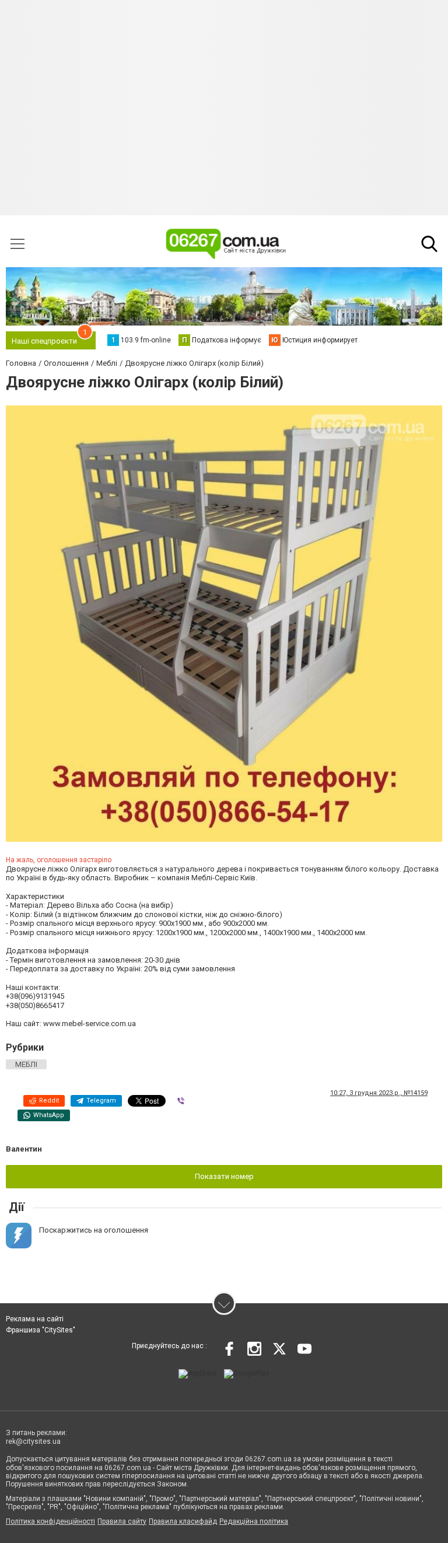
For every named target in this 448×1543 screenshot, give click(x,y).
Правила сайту (121, 1521)
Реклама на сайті (35, 1319)
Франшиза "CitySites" (40, 1330)
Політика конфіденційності (50, 1521)
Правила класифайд (183, 1521)
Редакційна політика (253, 1521)
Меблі (26, 1064)
